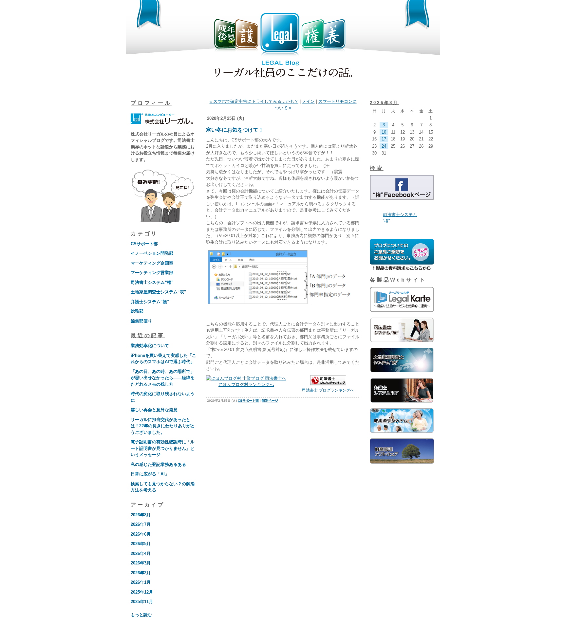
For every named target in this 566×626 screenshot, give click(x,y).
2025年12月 (142, 592)
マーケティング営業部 (152, 272)
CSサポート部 (144, 243)
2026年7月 (141, 524)
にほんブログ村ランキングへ (246, 384)
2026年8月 (141, 514)
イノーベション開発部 (152, 253)
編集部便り (141, 321)
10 (384, 132)
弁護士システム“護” (150, 301)
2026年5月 (141, 543)
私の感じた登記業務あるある (158, 464)
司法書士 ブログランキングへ (328, 390)
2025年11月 (142, 601)
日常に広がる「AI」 (150, 473)
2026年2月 (141, 572)
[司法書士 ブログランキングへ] (328, 383)
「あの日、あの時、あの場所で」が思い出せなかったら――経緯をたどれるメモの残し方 (163, 378)
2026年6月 (141, 534)
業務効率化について (150, 345)
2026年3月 (141, 563)
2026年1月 (141, 582)
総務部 (137, 311)
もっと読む (141, 614)
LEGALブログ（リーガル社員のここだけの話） (283, 46)
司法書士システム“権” (152, 282)
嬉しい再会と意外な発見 (154, 409)
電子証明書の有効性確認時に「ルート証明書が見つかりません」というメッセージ (163, 448)
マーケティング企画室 (152, 263)
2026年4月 (141, 553)
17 (384, 139)
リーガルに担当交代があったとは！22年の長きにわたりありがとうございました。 (163, 426)
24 (384, 146)
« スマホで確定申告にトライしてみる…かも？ (254, 101)
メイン (308, 101)
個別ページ (270, 400)
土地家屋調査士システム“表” (158, 291)
